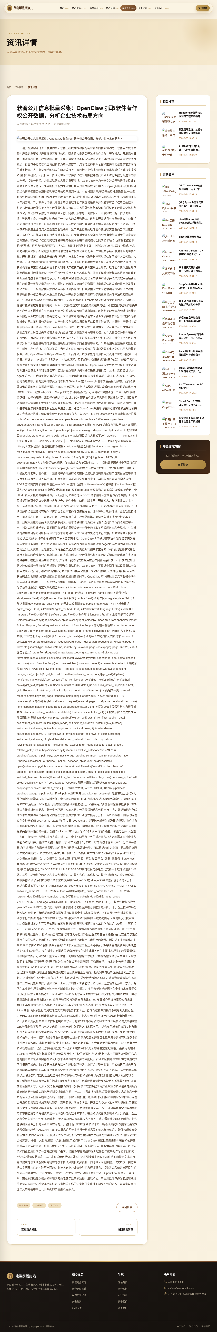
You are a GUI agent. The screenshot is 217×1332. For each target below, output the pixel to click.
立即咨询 (183, 464)
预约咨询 (202, 8)
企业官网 (39, 1205)
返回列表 (127, 1207)
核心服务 (79, 8)
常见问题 (193, 1326)
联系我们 (162, 8)
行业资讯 (128, 8)
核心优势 (112, 8)
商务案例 (96, 8)
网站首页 (122, 1282)
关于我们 (144, 8)
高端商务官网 (79, 1282)
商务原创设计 (79, 1288)
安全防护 (77, 1301)
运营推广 (54, 1205)
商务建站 (23, 1205)
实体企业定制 (79, 1295)
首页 (64, 8)
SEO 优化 (77, 1307)
